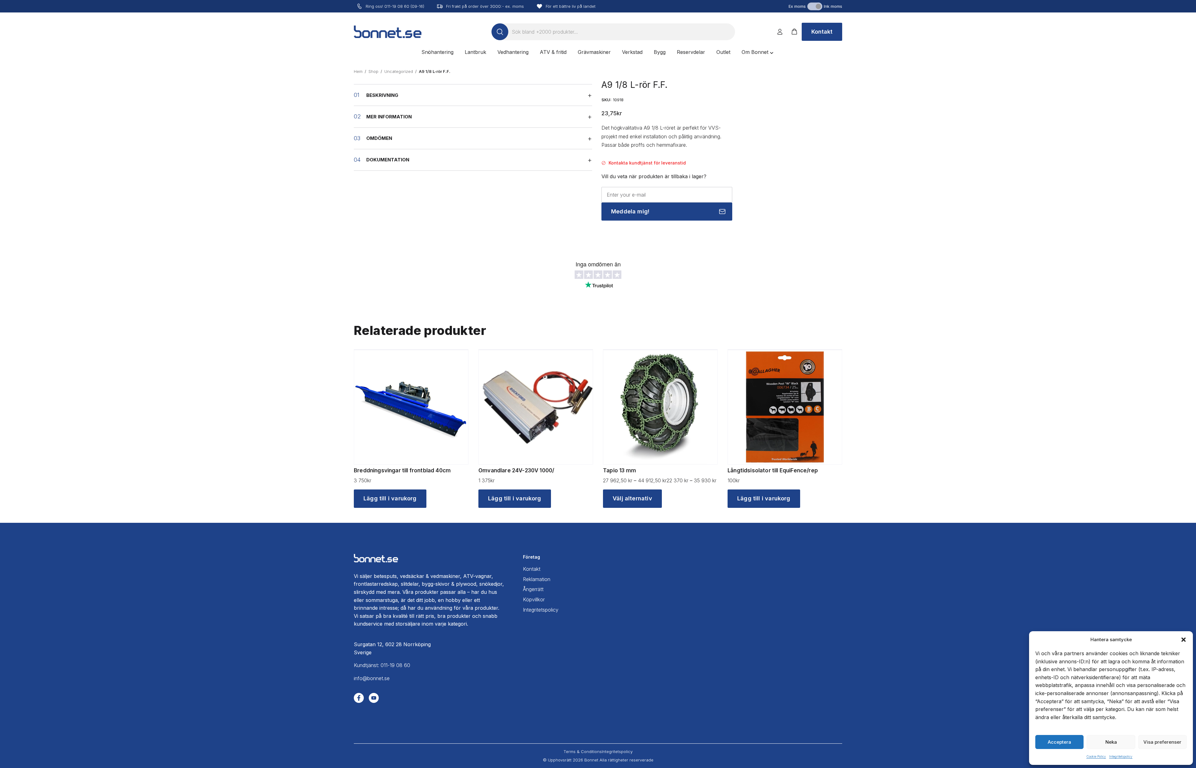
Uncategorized (398, 71)
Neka (1111, 742)
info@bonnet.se (372, 678)
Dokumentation (387, 160)
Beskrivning (382, 95)
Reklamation (536, 579)
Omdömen (379, 138)
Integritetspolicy (1120, 756)
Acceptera (1059, 742)
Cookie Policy (1096, 756)
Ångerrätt (533, 589)
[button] (1183, 640)
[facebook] (359, 698)
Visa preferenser (1162, 742)
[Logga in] (780, 32)
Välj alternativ (632, 498)
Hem (358, 71)
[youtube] (374, 698)
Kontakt (822, 31)
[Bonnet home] (387, 32)
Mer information (389, 117)
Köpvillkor (534, 599)
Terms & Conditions (582, 751)
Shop (373, 71)
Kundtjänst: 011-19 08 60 (382, 665)
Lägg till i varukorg (390, 498)
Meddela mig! (630, 211)
